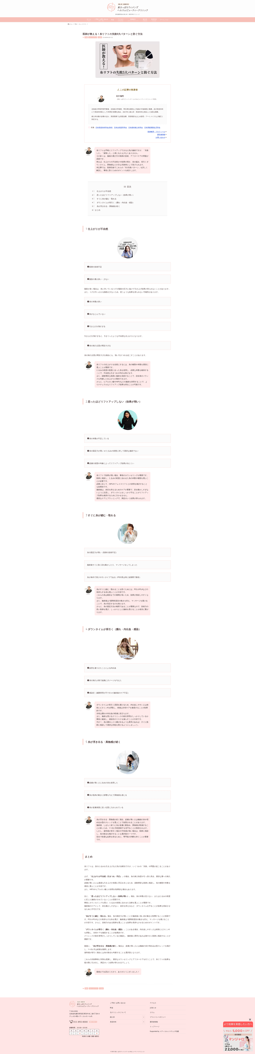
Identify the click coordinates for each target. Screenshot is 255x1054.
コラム (152, 1012)
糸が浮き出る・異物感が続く (107, 206)
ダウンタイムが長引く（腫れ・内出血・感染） (114, 202)
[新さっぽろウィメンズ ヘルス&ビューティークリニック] (127, 7)
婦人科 (112, 1017)
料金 (111, 1007)
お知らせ (153, 1007)
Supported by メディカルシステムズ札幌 (164, 1031)
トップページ (154, 1026)
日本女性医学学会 (120, 127)
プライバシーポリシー (158, 1017)
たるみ (99, 37)
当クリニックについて (118, 1012)
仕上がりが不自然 (103, 191)
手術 (86, 37)
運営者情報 (161, 134)
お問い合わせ (160, 137)
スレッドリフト (93, 37)
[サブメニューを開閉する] (143, 1017)
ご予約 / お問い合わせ (118, 1003)
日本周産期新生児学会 (152, 127)
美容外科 (113, 1022)
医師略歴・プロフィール (156, 131)
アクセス (153, 1003)
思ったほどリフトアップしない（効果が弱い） (114, 195)
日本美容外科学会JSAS (104, 127)
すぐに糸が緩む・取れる (105, 198)
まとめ (97, 210)
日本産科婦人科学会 (135, 127)
